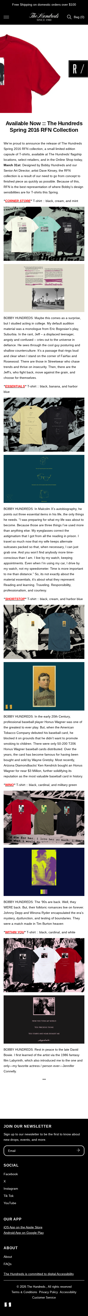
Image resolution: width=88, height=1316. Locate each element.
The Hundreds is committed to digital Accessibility (39, 1274)
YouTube (10, 1203)
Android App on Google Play (24, 1232)
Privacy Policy (48, 1292)
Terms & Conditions (24, 1292)
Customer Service (44, 1297)
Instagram (11, 1188)
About (8, 1256)
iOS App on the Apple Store (23, 1227)
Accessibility (68, 1292)
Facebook (11, 1174)
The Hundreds (36, 1286)
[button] (6, 17)
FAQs (8, 1264)
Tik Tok (9, 1196)
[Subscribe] (78, 1150)
